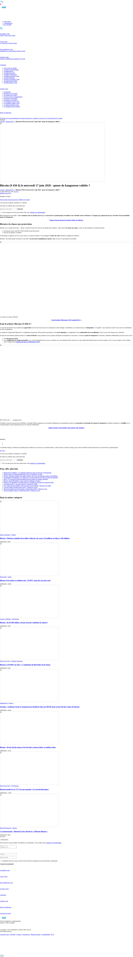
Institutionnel (3, 703)
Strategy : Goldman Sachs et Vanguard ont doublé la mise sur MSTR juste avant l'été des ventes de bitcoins (39, 707)
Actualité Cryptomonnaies (11, 69)
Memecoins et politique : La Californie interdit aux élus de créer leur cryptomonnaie (27, 472)
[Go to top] (2, 956)
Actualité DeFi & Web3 (10, 81)
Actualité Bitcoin (8, 71)
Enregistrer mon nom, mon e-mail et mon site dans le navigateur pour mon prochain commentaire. (30, 861)
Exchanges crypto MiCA (11, 100)
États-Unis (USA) (5, 661)
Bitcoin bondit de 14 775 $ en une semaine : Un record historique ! (24, 789)
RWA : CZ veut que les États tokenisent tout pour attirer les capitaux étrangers (26, 479)
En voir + (2, 450)
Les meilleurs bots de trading (12, 106)
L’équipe (18, 934)
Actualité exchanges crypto (11, 76)
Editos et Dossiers (5, 535)
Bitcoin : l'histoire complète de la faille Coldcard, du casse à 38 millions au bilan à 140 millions (31, 476)
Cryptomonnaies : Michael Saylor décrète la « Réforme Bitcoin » (24, 831)
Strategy (11, 703)
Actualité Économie (9, 73)
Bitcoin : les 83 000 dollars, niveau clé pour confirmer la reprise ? (22, 481)
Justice (10, 577)
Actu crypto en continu (10, 68)
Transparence (26, 934)
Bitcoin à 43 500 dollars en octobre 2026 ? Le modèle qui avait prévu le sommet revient (29, 482)
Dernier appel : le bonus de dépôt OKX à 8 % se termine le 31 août (23, 474)
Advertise (12, 934)
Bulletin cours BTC (5, 193)
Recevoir (20, 209)
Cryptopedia (7, 92)
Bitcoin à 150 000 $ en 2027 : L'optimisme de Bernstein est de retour (25, 665)
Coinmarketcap (8, 23)
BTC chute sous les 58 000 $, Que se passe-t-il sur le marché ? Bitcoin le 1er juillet (27, 485)
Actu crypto (7, 21)
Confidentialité (46, 934)
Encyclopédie (7, 24)
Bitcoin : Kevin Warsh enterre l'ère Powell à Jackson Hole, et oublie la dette (28, 747)
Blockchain (3, 577)
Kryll (52, 934)
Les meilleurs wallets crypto (12, 103)
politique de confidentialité (37, 212)
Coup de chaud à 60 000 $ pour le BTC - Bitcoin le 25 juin (20, 487)
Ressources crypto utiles (10, 93)
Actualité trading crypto (10, 82)
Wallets (13, 535)
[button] (66, 2)
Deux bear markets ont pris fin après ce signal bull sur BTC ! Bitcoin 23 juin (25, 489)
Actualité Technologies (10, 74)
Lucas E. (16, 191)
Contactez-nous (4, 934)
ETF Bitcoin (15, 786)
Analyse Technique (5, 619)
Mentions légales (36, 934)
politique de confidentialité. (54, 843)
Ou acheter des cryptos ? (11, 95)
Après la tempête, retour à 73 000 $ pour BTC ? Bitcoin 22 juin (22, 490)
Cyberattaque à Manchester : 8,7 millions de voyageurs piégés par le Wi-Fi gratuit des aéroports (31, 477)
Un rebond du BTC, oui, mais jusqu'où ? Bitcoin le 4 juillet (20, 484)
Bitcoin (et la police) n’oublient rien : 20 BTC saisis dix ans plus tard (25, 580)
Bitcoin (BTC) (10, 121)
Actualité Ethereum (9, 78)
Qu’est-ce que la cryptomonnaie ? (13, 97)
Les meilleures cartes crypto (11, 101)
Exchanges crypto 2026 (10, 98)
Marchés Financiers (17, 661)
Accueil (2, 121)
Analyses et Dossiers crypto (11, 79)
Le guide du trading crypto (11, 105)
